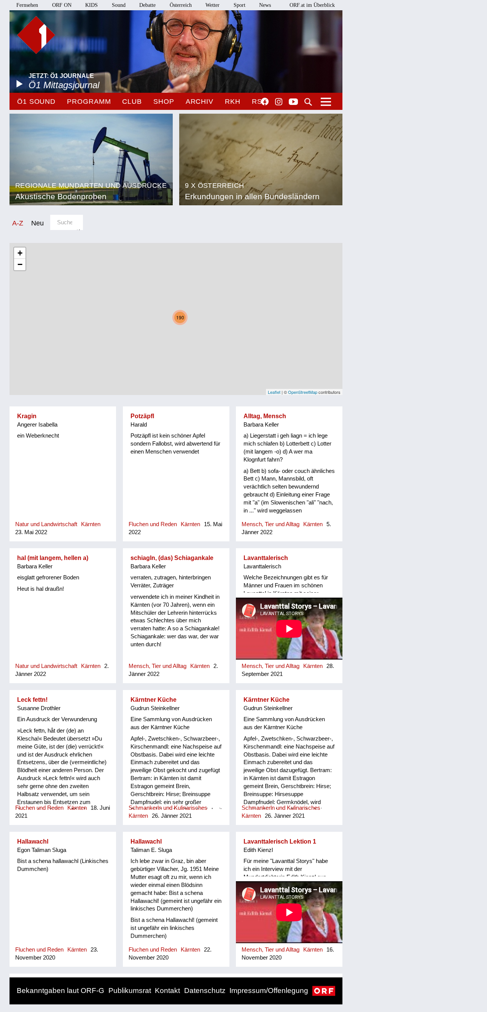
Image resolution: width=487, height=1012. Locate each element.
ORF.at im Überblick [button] (312, 5)
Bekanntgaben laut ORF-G (60, 991)
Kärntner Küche (154, 699)
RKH (232, 101)
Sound (119, 5)
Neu (37, 223)
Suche (308, 102)
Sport (239, 5)
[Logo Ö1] (36, 35)
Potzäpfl (142, 416)
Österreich (181, 5)
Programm (89, 101)
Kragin (27, 416)
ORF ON (62, 5)
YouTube (293, 102)
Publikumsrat (129, 991)
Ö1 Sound (36, 101)
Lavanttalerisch (266, 558)
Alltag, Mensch (265, 416)
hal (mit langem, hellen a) (52, 558)
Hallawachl (32, 841)
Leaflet (274, 392)
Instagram (278, 102)
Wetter (212, 5)
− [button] (20, 264)
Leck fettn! (32, 699)
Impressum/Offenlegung (268, 991)
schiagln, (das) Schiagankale (172, 558)
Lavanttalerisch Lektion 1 (280, 841)
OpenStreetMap (302, 392)
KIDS (91, 5)
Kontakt (167, 991)
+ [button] (20, 253)
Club (132, 101)
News (265, 5)
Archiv (199, 101)
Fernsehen (27, 5)
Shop (163, 101)
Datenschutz (205, 991)
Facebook (265, 101)
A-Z (17, 223)
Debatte (147, 5)
